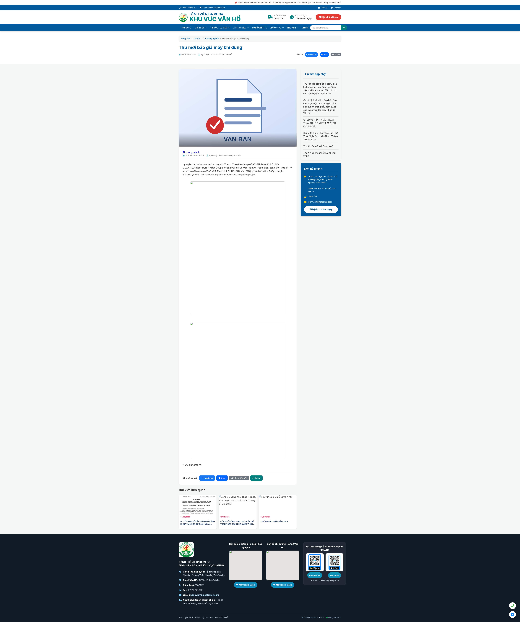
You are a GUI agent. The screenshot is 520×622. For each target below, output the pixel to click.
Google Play (314, 575)
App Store (334, 575)
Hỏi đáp (324, 8)
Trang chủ (185, 28)
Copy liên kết (240, 478)
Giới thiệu (200, 28)
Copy (337, 54)
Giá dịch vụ (276, 28)
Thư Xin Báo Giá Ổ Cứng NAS (318, 146)
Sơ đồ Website (259, 28)
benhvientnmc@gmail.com (204, 595)
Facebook (312, 54)
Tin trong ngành (211, 38)
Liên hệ (305, 28)
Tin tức (197, 38)
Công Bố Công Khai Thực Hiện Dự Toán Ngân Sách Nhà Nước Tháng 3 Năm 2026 (320, 136)
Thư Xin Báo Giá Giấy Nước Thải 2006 (319, 154)
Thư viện (291, 28)
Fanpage (337, 8)
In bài (257, 478)
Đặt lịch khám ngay (322, 209)
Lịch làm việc (240, 28)
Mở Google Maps (247, 585)
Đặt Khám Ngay (329, 17)
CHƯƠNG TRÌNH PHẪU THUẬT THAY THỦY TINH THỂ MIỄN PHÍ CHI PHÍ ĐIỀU (319, 123)
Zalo (326, 54)
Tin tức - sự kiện (218, 28)
